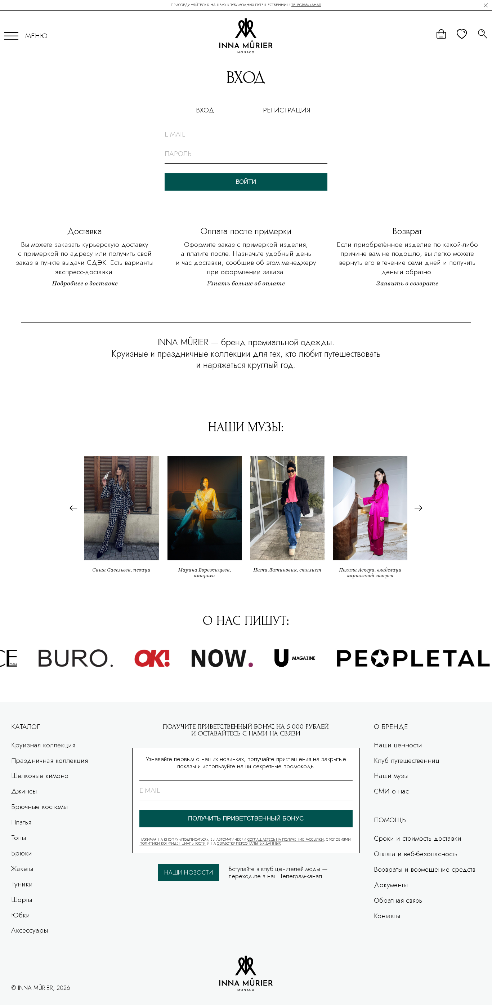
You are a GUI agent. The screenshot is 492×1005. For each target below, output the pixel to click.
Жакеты (22, 868)
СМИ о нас (391, 791)
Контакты (387, 916)
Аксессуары (29, 930)
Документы (391, 885)
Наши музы (391, 775)
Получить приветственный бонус (246, 818)
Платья (21, 822)
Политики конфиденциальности (172, 843)
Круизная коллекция (43, 745)
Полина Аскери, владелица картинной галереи (370, 572)
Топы (18, 837)
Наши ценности (398, 745)
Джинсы (24, 791)
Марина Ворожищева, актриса (204, 572)
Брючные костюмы (39, 806)
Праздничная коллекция (49, 760)
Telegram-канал (306, 5)
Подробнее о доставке (85, 283)
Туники (22, 884)
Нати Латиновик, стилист (287, 570)
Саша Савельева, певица (121, 570)
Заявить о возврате (407, 283)
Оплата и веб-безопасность (415, 854)
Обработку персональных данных (249, 843)
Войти (246, 181)
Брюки (21, 853)
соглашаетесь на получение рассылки (285, 839)
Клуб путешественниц (406, 760)
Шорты (21, 899)
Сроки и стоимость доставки (417, 838)
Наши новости (188, 872)
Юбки (20, 915)
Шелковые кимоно (39, 775)
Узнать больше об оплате (246, 283)
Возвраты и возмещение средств (424, 869)
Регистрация (286, 110)
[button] (73, 508)
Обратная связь (398, 900)
